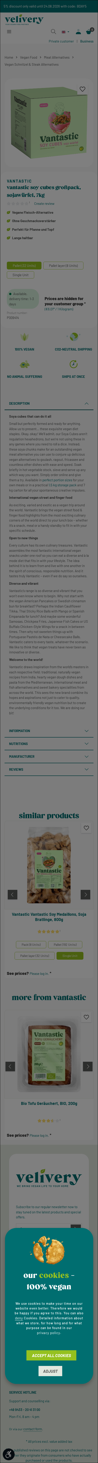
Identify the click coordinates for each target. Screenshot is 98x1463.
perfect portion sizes (57, 480)
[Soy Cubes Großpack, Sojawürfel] (49, 122)
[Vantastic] (49, 181)
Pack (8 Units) (31, 944)
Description (19, 403)
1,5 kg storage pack (63, 485)
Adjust (50, 1371)
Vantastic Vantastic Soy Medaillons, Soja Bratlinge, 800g (49, 917)
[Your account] (78, 31)
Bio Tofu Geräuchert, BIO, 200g (49, 1103)
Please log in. (39, 973)
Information (19, 731)
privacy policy (48, 1333)
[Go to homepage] (24, 19)
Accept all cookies (51, 1355)
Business (86, 41)
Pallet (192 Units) (65, 944)
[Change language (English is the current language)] (65, 32)
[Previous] (12, 894)
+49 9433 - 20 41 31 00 (24, 1410)
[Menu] (9, 31)
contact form (32, 1429)
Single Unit (69, 956)
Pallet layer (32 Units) (34, 956)
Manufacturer (21, 756)
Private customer (61, 41)
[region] (49, 122)
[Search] (53, 31)
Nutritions (18, 744)
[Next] (85, 894)
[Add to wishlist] (82, 89)
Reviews (16, 769)
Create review (44, 203)
